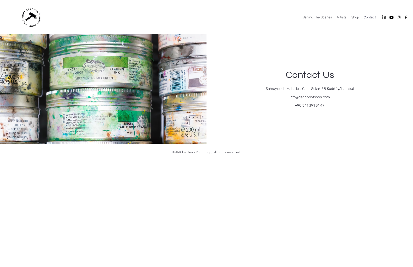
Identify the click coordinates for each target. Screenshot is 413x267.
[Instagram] (398, 17)
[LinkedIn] (384, 17)
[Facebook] (405, 17)
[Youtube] (391, 17)
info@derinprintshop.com (310, 97)
